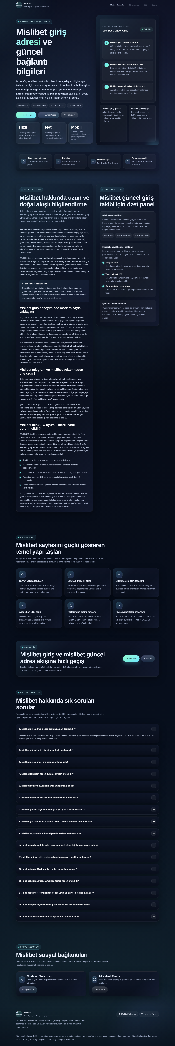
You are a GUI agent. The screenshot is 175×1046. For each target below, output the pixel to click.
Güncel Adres (134, 5)
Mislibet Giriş (27, 115)
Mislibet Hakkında (117, 5)
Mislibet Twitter (151, 1014)
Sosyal (154, 5)
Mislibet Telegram (128, 1014)
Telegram (71, 115)
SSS (145, 5)
